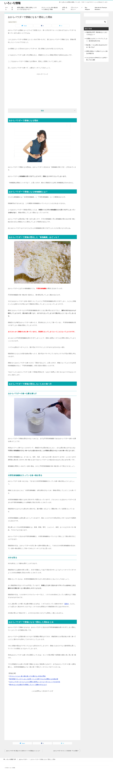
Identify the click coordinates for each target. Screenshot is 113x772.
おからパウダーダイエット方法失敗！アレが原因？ (66, 750)
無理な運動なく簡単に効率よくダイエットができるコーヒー (27, 8)
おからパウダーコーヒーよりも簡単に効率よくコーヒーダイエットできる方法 (34, 682)
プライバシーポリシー (74, 8)
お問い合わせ (64, 8)
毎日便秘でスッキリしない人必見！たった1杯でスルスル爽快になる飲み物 (33, 679)
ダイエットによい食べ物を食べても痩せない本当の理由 (27, 676)
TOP (11, 759)
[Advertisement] (42, 88)
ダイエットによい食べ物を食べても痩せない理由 (49, 8)
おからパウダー (12, 22)
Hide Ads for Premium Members (101, 8)
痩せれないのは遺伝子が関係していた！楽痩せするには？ (28, 684)
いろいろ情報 (12, 3)
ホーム (6, 8)
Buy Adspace (87, 8)
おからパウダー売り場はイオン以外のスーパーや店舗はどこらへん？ (23, 750)
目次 (12, 8)
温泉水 (66, 604)
